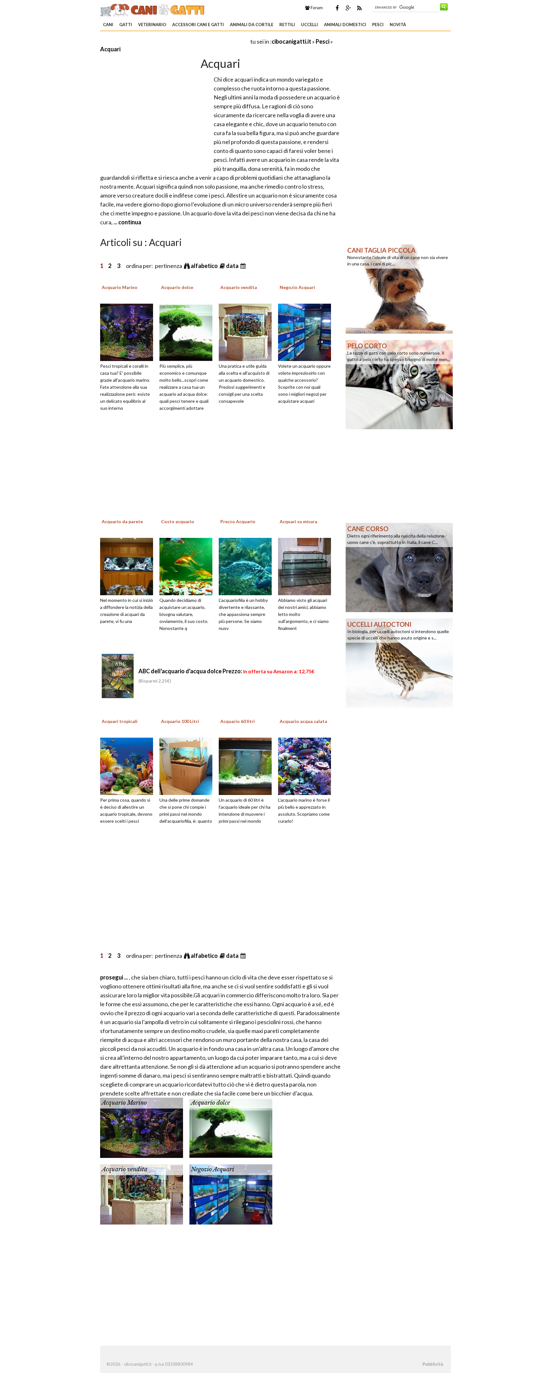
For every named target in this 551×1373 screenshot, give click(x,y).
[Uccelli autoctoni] (399, 662)
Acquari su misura (298, 521)
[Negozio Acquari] (306, 331)
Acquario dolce (177, 287)
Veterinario (152, 24)
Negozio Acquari (297, 287)
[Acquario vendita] (247, 331)
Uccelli (309, 24)
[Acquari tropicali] (129, 765)
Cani (108, 24)
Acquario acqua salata (303, 721)
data (232, 265)
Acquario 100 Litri (180, 721)
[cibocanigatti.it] (153, 8)
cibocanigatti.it (291, 41)
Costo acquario (177, 521)
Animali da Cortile (251, 24)
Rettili (287, 24)
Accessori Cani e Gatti (198, 24)
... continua (127, 222)
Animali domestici (345, 24)
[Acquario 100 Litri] (188, 765)
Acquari (110, 49)
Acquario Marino (119, 287)
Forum (316, 7)
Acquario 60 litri (237, 721)
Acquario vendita (238, 287)
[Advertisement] (174, 41)
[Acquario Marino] (129, 331)
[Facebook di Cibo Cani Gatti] (337, 8)
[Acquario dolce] (188, 331)
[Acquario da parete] (129, 565)
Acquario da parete (122, 521)
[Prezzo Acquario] (247, 565)
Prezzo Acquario (237, 521)
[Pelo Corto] (399, 383)
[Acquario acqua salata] (306, 765)
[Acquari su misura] (306, 565)
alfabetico (205, 265)
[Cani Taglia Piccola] (399, 288)
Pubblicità (432, 1364)
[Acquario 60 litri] (247, 765)
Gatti (125, 24)
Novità (398, 24)
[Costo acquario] (188, 565)
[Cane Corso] (399, 566)
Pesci (378, 24)
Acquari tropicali (119, 721)
